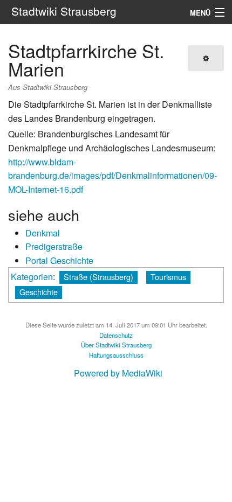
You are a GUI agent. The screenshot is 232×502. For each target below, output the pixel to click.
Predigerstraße (54, 246)
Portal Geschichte (59, 260)
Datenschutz (116, 335)
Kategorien (32, 276)
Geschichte (38, 291)
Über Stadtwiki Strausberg (116, 344)
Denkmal (42, 233)
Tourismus (168, 276)
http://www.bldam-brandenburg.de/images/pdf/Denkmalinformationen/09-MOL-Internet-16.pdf (112, 176)
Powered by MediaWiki (118, 373)
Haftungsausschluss (116, 355)
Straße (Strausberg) (98, 276)
